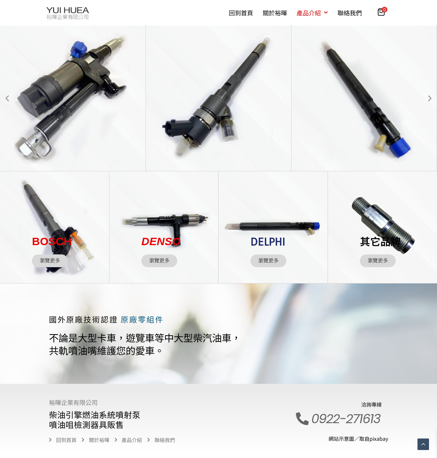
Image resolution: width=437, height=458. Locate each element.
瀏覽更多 (50, 261)
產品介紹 (309, 12)
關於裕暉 (275, 12)
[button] (7, 98)
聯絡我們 (350, 12)
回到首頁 (241, 12)
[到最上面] (423, 444)
